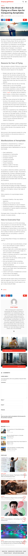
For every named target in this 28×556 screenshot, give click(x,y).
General (2, 5)
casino (8, 92)
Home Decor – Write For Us (15, 551)
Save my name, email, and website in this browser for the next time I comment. (13, 417)
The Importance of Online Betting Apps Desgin (15, 430)
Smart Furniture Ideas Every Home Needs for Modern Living (17, 442)
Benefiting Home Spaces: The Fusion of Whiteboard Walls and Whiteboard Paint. (14, 475)
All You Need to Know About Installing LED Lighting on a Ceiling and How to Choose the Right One (14, 542)
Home (24, 551)
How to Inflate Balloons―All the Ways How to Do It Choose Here (13, 519)
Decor (2, 540)
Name (2, 399)
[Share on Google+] (7, 20)
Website (3, 409)
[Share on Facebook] (2, 20)
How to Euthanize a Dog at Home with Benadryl (13, 497)
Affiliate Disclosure (18, 553)
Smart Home (3, 473)
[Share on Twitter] (4, 20)
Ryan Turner (8, 15)
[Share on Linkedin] (11, 20)
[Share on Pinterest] (9, 20)
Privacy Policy (8, 553)
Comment (3, 382)
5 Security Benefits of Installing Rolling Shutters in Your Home (15, 448)
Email (2, 404)
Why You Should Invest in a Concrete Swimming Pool (15, 436)
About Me (4, 551)
